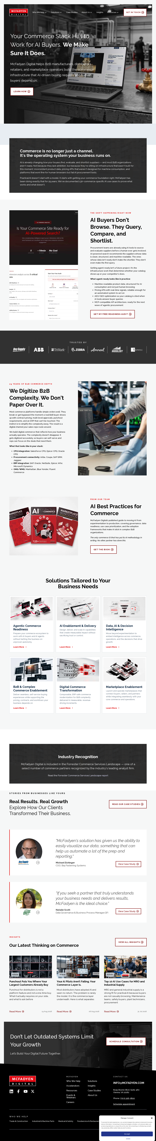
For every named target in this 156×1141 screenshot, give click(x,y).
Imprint (128, 1138)
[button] (152, 1118)
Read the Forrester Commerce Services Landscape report (78, 775)
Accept (127, 1134)
